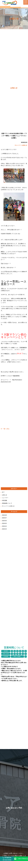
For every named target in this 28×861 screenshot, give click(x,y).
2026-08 (4, 515)
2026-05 (4, 523)
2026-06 (4, 520)
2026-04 (4, 526)
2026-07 (4, 518)
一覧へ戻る (5, 429)
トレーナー (5, 497)
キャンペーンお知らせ (8, 506)
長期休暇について (7, 503)
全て (3, 492)
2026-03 (4, 529)
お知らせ (4, 495)
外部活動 (4, 500)
